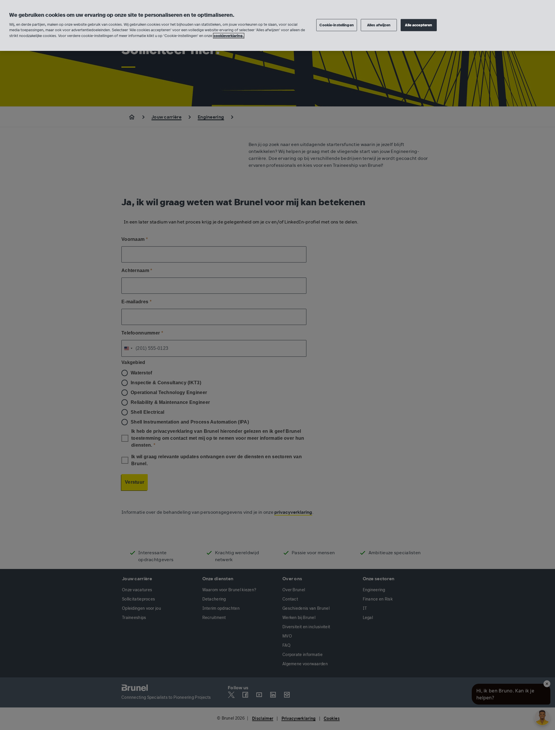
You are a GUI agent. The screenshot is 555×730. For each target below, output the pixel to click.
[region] (277, 25)
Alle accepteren (418, 25)
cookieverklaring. (229, 36)
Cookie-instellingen (336, 25)
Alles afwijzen (379, 25)
